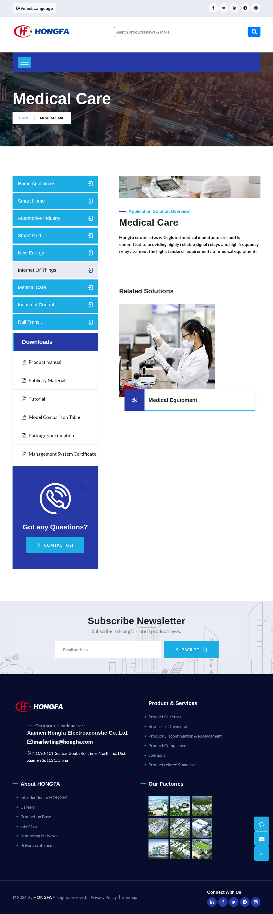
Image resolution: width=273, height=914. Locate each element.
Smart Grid (29, 235)
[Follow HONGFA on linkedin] (234, 8)
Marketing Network (39, 835)
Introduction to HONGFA (44, 797)
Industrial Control (36, 304)
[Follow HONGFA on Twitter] (223, 8)
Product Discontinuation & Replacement (185, 735)
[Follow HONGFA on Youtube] (255, 8)
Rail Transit (30, 322)
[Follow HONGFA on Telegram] (245, 8)
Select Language (36, 8)
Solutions (156, 754)
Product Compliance (167, 745)
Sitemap (129, 897)
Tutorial (37, 399)
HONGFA (42, 897)
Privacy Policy (104, 897)
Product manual (45, 362)
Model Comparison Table (54, 417)
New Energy (31, 253)
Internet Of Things (37, 270)
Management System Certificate (63, 454)
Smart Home (31, 201)
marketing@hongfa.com (63, 741)
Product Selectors (164, 716)
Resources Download (167, 726)
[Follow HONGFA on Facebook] (213, 8)
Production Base (36, 816)
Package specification (51, 435)
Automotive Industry (39, 218)
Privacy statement (37, 845)
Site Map (29, 826)
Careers (28, 806)
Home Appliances (36, 183)
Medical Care (32, 287)
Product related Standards (172, 764)
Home (24, 118)
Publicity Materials (48, 380)
